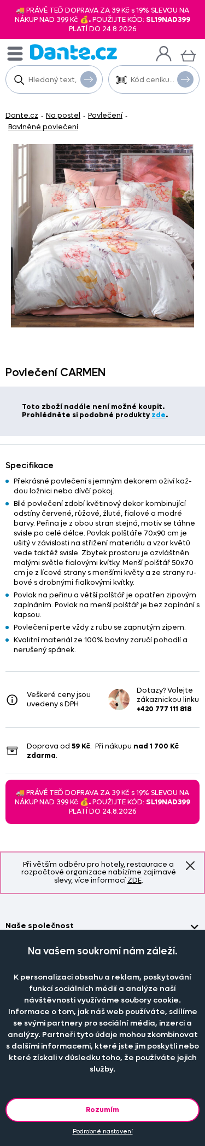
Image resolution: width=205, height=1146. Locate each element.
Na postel (63, 115)
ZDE (134, 880)
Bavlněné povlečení (43, 126)
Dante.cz (21, 115)
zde (158, 414)
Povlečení (105, 115)
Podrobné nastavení (103, 1131)
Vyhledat (88, 79)
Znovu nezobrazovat (190, 866)
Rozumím (102, 1109)
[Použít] (185, 79)
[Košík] (188, 54)
